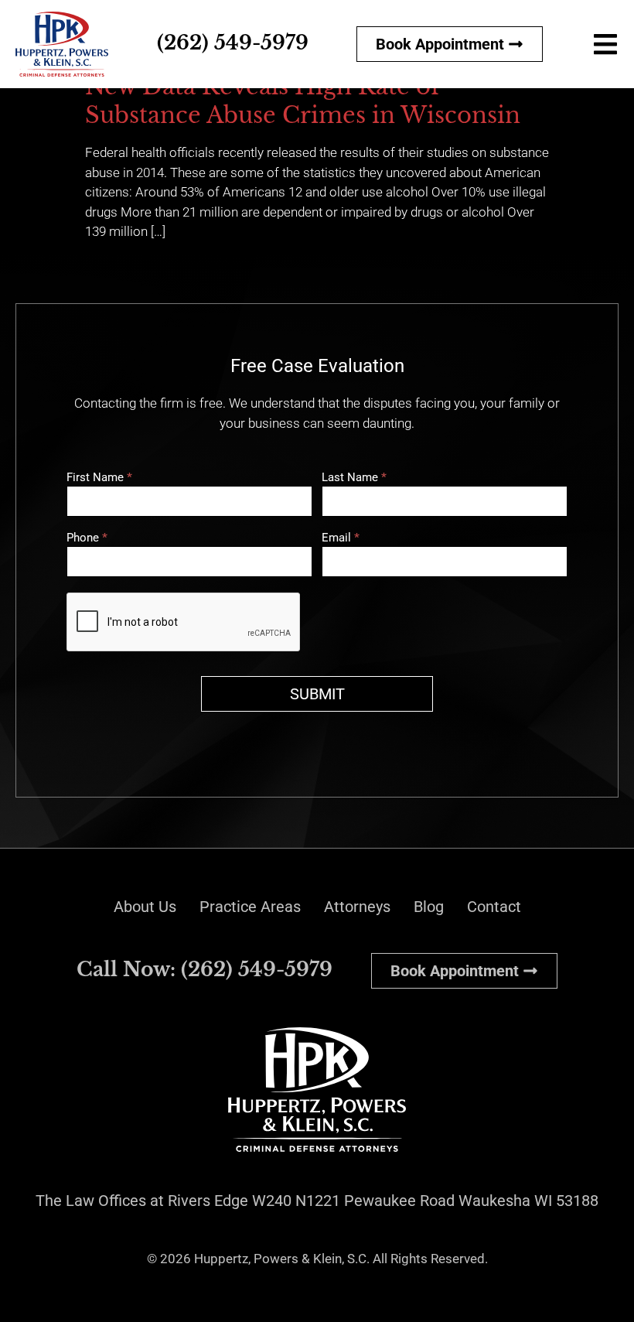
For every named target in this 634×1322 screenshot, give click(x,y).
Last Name (354, 478)
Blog (429, 906)
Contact (494, 906)
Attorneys (357, 906)
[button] (605, 43)
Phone (86, 538)
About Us (145, 906)
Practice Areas (250, 906)
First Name (99, 478)
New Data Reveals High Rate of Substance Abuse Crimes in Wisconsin (302, 101)
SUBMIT (317, 694)
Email (341, 538)
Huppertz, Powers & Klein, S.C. (282, 1258)
